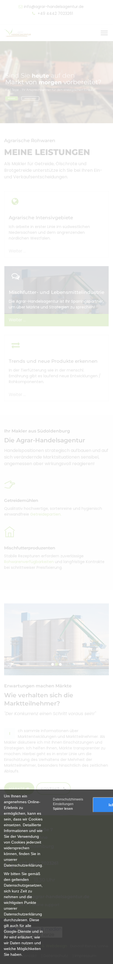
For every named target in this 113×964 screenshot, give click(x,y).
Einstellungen (63, 804)
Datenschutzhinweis (68, 799)
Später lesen (63, 809)
